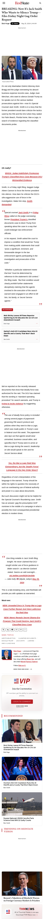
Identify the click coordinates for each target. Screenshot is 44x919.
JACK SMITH (20, 641)
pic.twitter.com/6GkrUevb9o (22, 576)
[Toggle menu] (4, 3)
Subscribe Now (22, 706)
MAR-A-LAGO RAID (8, 643)
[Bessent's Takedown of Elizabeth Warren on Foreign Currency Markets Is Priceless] (22, 883)
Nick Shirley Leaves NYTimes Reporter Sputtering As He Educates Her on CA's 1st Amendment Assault (20, 747)
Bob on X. (22, 665)
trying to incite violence (12, 404)
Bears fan (30, 659)
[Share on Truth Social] (8, 629)
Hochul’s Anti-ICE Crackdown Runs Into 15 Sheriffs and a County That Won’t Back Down (21, 784)
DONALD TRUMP (7, 641)
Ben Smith (7, 787)
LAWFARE (31, 641)
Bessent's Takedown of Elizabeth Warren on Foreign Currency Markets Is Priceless (22, 899)
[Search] (40, 3)
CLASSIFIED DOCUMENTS (27, 638)
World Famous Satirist (29, 662)
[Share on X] (3, 629)
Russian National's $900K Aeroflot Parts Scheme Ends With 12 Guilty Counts (19, 819)
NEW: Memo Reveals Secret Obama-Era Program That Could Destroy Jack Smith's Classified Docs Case (22, 621)
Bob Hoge (6, 23)
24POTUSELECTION (8, 638)
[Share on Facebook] (12, 629)
